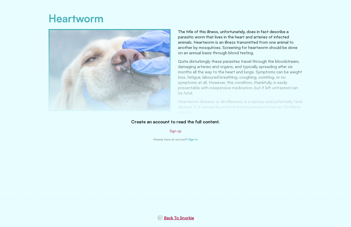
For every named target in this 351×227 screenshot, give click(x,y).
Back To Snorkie (179, 217)
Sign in (193, 139)
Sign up (175, 131)
